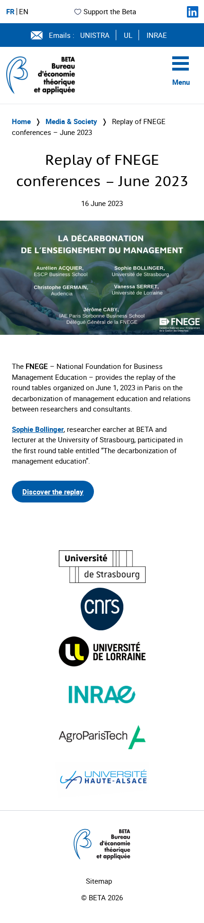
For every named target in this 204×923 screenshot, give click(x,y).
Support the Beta (109, 11)
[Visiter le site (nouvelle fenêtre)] (102, 566)
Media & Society (71, 121)
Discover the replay (52, 491)
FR (10, 11)
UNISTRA (95, 35)
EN (23, 11)
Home (21, 121)
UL (128, 35)
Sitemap (99, 881)
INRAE (157, 35)
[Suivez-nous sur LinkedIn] (192, 12)
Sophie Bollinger (38, 429)
